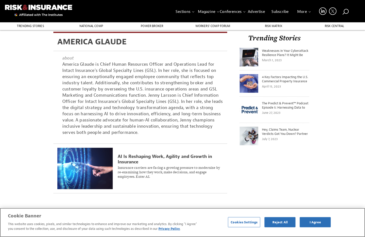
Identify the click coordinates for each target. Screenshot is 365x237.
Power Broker (152, 26)
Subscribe (280, 11)
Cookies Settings (244, 222)
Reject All (280, 222)
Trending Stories (30, 26)
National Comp (91, 26)
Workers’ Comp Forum (212, 26)
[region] (182, 222)
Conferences (231, 11)
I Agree (315, 222)
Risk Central (334, 26)
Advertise (256, 11)
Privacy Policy (169, 229)
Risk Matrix (273, 26)
